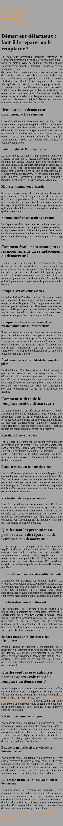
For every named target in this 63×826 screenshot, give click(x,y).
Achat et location (10, 4)
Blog (4, 27)
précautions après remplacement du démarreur (31, 699)
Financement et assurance (14, 13)
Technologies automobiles (15, 23)
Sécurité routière (10, 18)
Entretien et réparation (13, 8)
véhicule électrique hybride (38, 69)
